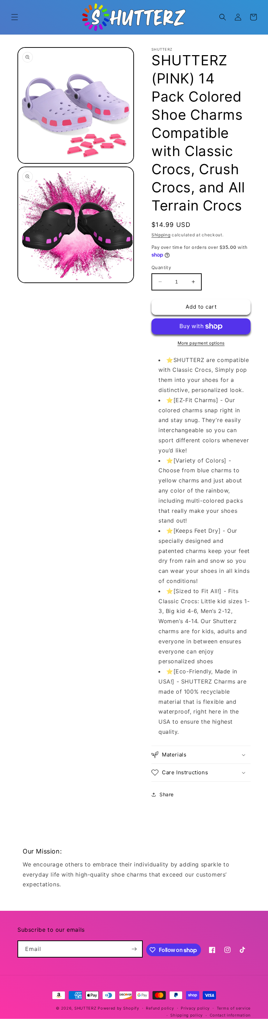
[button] (14, 17)
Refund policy (160, 1008)
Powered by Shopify (118, 1008)
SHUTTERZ (85, 1008)
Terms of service (234, 1008)
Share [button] (166, 794)
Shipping (161, 234)
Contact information (230, 1015)
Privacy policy (195, 1008)
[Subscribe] (134, 949)
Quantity (161, 267)
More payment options (201, 343)
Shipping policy (186, 1015)
